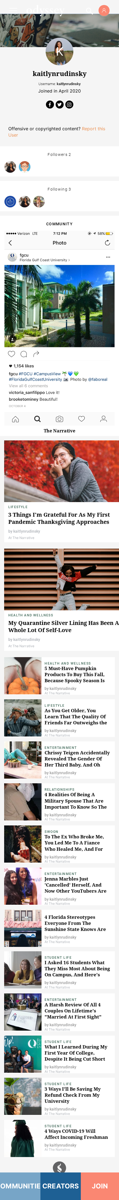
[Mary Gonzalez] (10, 167)
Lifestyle (18, 507)
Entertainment (61, 748)
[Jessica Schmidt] (39, 201)
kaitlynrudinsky (26, 531)
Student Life (58, 958)
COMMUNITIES (20, 1186)
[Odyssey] (45, 10)
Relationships (60, 790)
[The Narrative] (10, 201)
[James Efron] (24, 167)
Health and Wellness (30, 615)
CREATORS (60, 1186)
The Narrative (59, 431)
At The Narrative (21, 538)
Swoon (52, 832)
